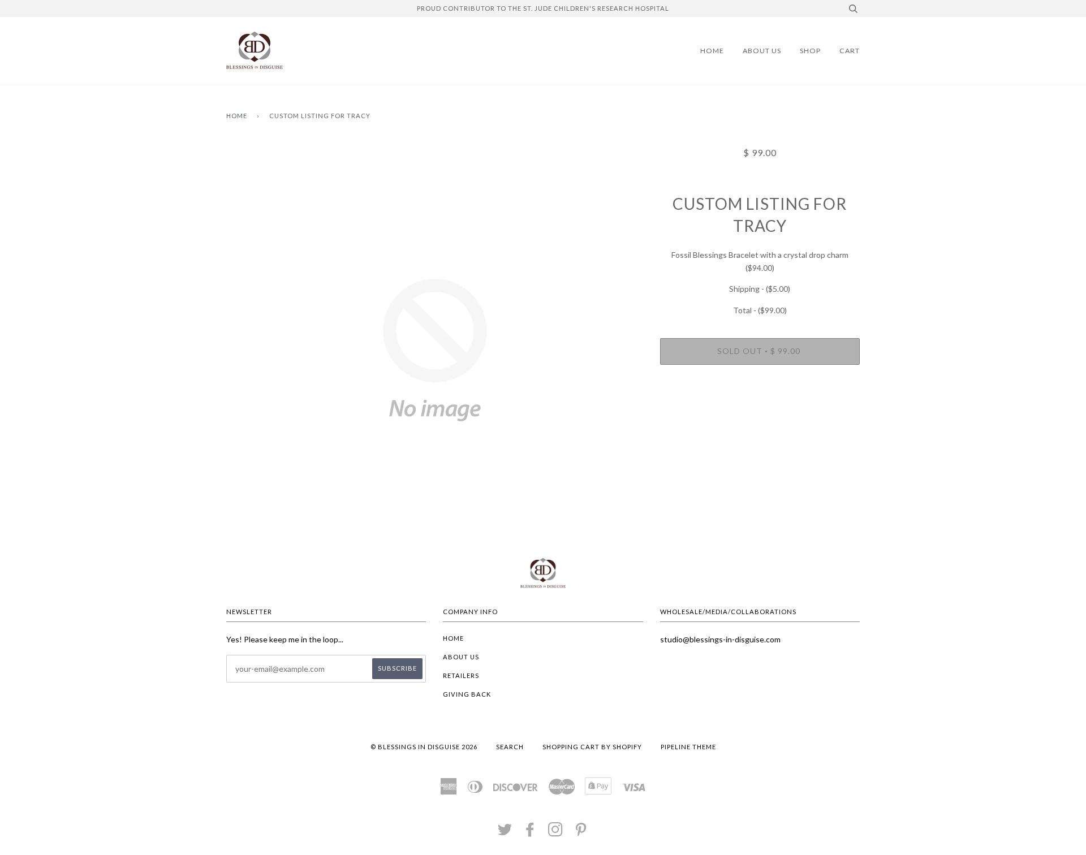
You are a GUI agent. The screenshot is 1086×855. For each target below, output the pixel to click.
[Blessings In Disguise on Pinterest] (581, 832)
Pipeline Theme (688, 746)
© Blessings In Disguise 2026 (423, 746)
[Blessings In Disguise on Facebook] (530, 832)
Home (712, 50)
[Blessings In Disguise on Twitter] (505, 832)
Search (510, 746)
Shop (810, 50)
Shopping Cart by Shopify (592, 746)
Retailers (461, 675)
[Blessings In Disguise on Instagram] (555, 832)
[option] (434, 350)
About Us (762, 50)
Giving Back (467, 694)
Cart (849, 50)
